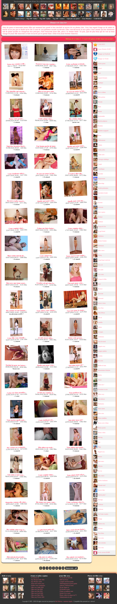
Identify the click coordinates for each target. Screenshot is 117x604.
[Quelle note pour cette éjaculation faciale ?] (91, 595)
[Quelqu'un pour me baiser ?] (43, 6)
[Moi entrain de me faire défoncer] (99, 588)
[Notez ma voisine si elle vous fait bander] (16, 51)
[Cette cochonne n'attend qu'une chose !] (75, 52)
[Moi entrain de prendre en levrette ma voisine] (16, 544)
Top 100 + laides (45, 19)
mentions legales (68, 601)
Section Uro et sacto (65, 593)
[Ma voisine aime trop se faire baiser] (16, 517)
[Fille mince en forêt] (104, 6)
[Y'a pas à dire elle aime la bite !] (75, 162)
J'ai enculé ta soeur (65, 589)
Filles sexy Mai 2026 (37, 591)
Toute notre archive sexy (37, 583)
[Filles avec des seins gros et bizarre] (28, 14)
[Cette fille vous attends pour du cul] (16, 327)
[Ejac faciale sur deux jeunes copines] (5, 588)
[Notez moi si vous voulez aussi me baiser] (75, 245)
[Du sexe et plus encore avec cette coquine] (16, 190)
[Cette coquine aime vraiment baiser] (45, 462)
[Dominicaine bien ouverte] (28, 6)
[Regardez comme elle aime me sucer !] (16, 490)
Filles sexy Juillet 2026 (37, 587)
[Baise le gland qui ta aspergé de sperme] (96, 14)
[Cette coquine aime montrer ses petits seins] (16, 216)
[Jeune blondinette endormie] (89, 14)
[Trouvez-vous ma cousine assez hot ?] (46, 53)
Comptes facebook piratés (67, 581)
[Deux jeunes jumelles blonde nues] (20, 580)
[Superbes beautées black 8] (16, 135)
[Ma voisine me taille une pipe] (13, 580)
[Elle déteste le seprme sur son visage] (58, 14)
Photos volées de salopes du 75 (68, 595)
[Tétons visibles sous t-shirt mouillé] (43, 14)
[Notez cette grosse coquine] (16, 107)
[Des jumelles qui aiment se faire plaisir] (16, 80)
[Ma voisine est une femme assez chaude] (16, 299)
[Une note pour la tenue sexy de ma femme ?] (75, 299)
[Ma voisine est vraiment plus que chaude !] (16, 436)
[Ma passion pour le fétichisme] (91, 588)
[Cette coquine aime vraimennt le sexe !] (75, 216)
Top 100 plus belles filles (38, 579)
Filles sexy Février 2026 (37, 597)
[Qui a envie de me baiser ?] (75, 517)
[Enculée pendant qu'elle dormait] (73, 14)
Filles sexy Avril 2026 (37, 593)
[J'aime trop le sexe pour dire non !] (91, 580)
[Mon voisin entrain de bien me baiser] (16, 243)
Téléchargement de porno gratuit (68, 583)
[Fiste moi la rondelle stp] (36, 14)
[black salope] (81, 14)
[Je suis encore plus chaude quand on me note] (46, 327)
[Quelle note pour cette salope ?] (45, 354)
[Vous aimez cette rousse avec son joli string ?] (45, 299)
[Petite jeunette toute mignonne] (73, 6)
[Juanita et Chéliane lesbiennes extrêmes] (13, 14)
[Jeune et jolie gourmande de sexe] (36, 6)
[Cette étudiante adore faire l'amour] (16, 161)
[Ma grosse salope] (13, 595)
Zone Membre (86, 19)
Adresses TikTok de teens (67, 585)
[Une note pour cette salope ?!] (75, 272)
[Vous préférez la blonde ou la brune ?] (75, 380)
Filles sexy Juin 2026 (37, 589)
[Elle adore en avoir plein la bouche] (46, 433)
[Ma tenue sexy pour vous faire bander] (46, 491)
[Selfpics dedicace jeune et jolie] (13, 588)
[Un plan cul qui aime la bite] (46, 272)
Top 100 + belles (32, 19)
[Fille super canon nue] (20, 588)
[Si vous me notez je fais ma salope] (75, 81)
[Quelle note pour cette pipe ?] (45, 190)
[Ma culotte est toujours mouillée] (75, 543)
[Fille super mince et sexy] (104, 14)
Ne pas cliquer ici (64, 587)
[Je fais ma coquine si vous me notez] (46, 381)
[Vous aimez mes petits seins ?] (75, 436)
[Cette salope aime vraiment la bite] (46, 107)
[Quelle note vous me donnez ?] (75, 188)
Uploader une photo (73, 19)
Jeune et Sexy (19, 19)
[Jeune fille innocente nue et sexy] (5, 580)
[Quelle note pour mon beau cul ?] (75, 135)
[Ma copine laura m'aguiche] (81, 6)
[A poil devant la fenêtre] (13, 6)
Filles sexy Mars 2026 (37, 595)
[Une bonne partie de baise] (46, 134)
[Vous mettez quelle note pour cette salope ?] (16, 409)
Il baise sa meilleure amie (66, 591)
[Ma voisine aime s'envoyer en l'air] (75, 107)
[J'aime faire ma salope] (106, 588)
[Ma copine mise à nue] (111, 6)
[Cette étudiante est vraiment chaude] (45, 409)
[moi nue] (5, 595)
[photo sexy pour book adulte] (6, 14)
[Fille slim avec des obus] (20, 595)
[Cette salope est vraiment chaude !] (45, 245)
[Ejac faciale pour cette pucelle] (21, 6)
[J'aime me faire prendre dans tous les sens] (16, 380)
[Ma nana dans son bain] (66, 6)
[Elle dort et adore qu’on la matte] (45, 545)
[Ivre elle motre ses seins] (111, 14)
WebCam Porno (64, 579)
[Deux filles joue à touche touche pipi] (21, 14)
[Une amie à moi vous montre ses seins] (16, 464)
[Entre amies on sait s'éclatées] (89, 6)
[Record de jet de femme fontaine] (51, 6)
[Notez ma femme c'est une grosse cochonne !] (106, 580)
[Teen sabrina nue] (58, 6)
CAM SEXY (98, 19)
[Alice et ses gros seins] (46, 80)
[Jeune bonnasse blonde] (96, 6)
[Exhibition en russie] (6, 6)
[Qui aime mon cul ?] (75, 354)
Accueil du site (35, 578)
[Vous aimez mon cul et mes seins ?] (75, 462)
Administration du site (66, 597)
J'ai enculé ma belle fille (66, 578)
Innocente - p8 (71, 568)
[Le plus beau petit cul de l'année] (45, 517)
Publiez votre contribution (38, 585)
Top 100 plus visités (36, 581)
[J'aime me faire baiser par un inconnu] (46, 216)
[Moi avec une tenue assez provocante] (16, 271)
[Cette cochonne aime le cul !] (75, 491)
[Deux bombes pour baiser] (66, 14)
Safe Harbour (58, 601)
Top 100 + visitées (58, 19)
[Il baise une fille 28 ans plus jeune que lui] (51, 14)
